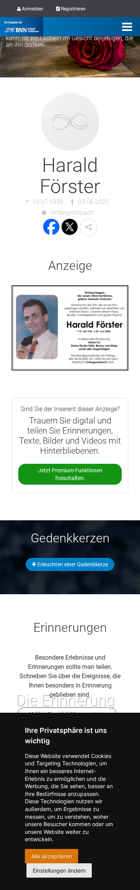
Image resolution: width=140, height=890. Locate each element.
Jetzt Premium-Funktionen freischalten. (70, 474)
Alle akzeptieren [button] (51, 856)
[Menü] (127, 26)
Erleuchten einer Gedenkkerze (72, 564)
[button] (88, 227)
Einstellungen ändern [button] (59, 870)
